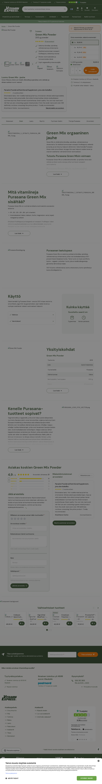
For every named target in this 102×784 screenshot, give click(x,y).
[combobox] (99, 761)
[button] (11, 778)
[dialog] (51, 771)
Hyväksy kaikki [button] (87, 778)
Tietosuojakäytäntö (11, 773)
